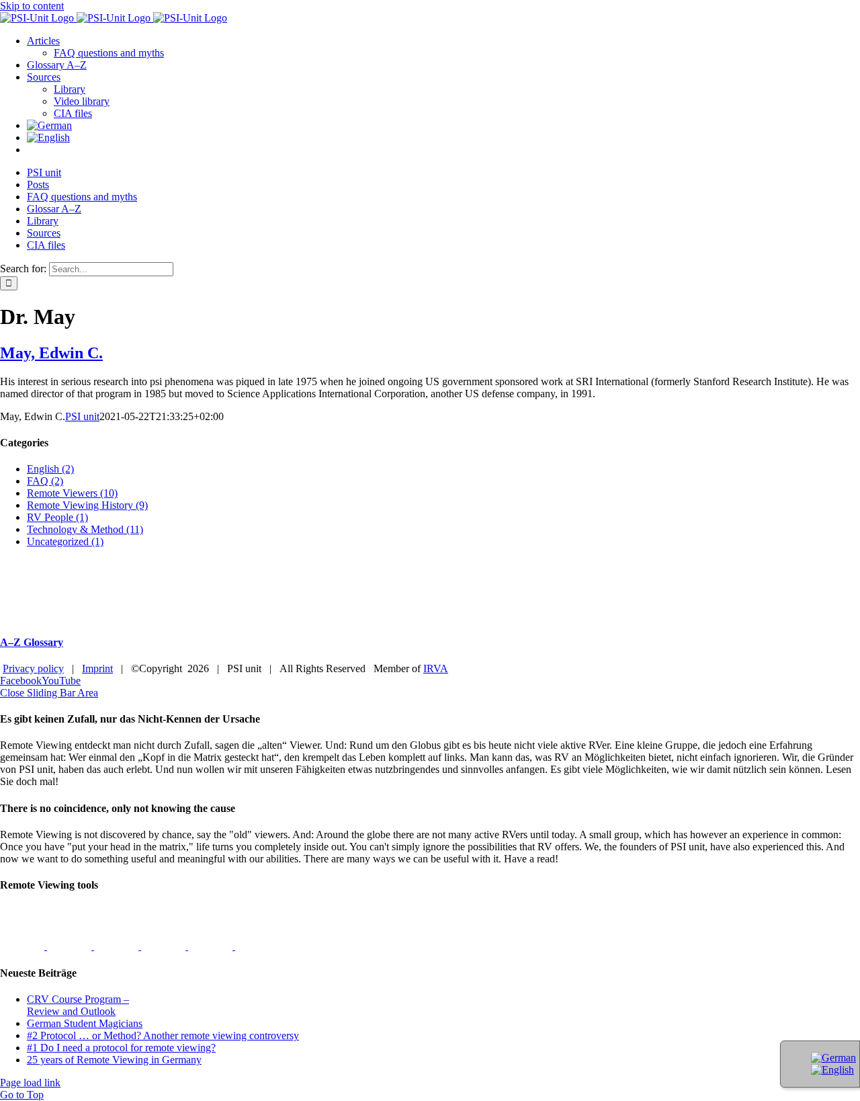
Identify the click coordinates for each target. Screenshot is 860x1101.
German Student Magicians (84, 1023)
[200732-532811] (23, 946)
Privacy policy (33, 668)
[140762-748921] (117, 946)
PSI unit (82, 416)
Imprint (97, 668)
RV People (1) (57, 517)
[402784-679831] (257, 946)
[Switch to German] (49, 125)
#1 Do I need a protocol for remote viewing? (121, 1047)
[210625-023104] (70, 946)
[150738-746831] (164, 946)
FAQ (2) (45, 481)
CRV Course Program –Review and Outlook (78, 1005)
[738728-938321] (211, 946)
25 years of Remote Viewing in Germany (114, 1059)
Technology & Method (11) (85, 529)
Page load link (30, 1082)
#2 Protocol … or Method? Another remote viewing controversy (163, 1035)
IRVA (435, 668)
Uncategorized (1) (65, 541)
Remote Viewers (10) (72, 493)
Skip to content (32, 5)
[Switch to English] (832, 1070)
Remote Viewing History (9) (87, 505)
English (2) (50, 469)
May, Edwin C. (51, 353)
